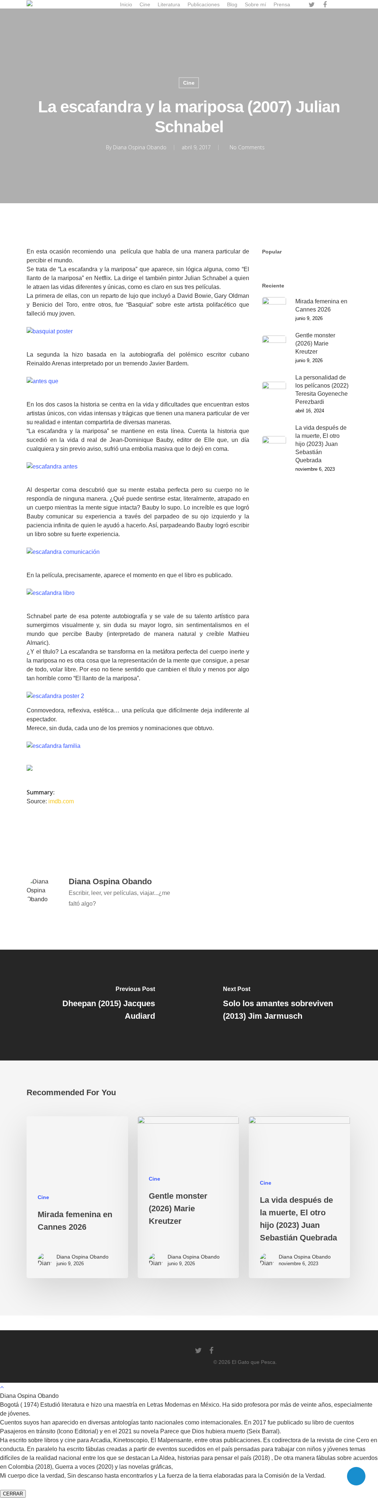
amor (36, 838)
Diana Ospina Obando (139, 147)
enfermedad (112, 838)
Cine (189, 83)
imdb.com (61, 801)
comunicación (70, 838)
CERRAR (13, 1494)
